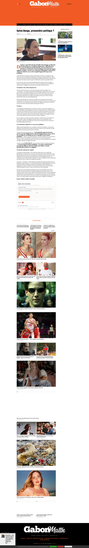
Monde (51, 24)
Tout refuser (61, 546)
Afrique (24, 24)
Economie (40, 24)
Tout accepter (53, 546)
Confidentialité (63, 538)
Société (60, 24)
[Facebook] (67, 4)
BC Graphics (53, 543)
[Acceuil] (70, 4)
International (45, 24)
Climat (59, 40)
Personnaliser (68, 546)
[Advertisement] (44, 16)
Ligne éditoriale (45, 539)
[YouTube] (68, 4)
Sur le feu (19, 28)
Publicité (29, 538)
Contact (23, 538)
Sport (65, 24)
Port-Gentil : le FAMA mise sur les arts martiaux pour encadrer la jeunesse (49, 227)
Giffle (59, 53)
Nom (19, 192)
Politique (55, 24)
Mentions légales (38, 538)
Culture (34, 24)
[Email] (71, 4)
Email (37, 192)
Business (29, 24)
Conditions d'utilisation (51, 538)
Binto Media (40, 543)
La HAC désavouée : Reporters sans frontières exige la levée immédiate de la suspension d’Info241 (64, 56)
